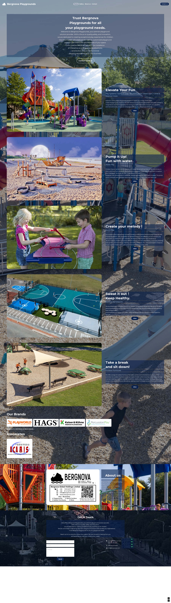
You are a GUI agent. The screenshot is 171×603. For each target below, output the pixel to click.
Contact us (165, 4)
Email (48, 545)
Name (49, 542)
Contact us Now (85, 61)
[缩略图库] (19, 423)
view (135, 110)
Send (60, 559)
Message (49, 549)
